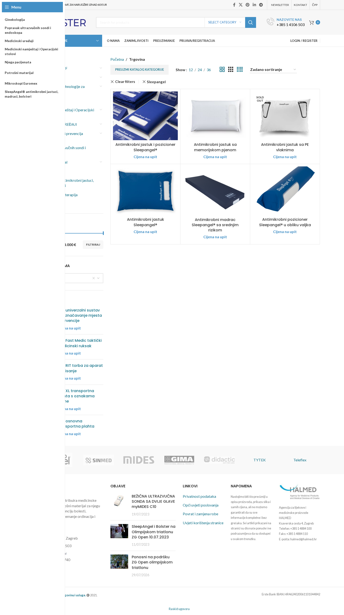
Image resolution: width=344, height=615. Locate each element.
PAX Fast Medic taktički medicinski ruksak (79, 343)
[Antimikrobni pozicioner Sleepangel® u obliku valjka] (285, 190)
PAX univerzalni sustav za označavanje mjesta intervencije (79, 316)
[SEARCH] (250, 22)
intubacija (46, 101)
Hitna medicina (50, 77)
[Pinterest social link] (247, 4)
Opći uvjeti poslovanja (200, 505)
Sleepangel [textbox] (50, 278)
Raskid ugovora (179, 609)
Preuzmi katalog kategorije (139, 69)
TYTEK (259, 460)
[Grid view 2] (222, 69)
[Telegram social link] (260, 4)
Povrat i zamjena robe (200, 513)
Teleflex (299, 460)
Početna (117, 59)
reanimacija (47, 171)
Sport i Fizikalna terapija (58, 194)
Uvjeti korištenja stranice (203, 522)
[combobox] (71, 278)
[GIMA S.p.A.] (179, 460)
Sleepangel (156, 82)
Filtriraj (93, 244)
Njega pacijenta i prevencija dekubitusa (60, 136)
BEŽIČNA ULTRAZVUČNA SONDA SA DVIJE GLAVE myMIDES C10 (153, 502)
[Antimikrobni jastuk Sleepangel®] (145, 190)
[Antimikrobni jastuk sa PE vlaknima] (285, 115)
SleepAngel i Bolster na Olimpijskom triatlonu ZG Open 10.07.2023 (153, 532)
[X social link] (240, 4)
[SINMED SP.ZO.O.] (98, 460)
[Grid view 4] (240, 69)
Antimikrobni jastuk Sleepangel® (145, 222)
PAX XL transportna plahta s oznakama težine (76, 396)
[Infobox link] (286, 22)
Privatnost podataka (199, 496)
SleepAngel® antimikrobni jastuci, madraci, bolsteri (66, 183)
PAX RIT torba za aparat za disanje (80, 368)
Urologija (46, 203)
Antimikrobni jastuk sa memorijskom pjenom (215, 147)
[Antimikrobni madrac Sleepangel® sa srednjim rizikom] (215, 190)
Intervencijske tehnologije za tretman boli (61, 89)
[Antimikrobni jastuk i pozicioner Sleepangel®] (145, 115)
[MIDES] (139, 460)
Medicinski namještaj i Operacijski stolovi (66, 112)
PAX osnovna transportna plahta (75, 424)
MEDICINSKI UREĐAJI (57, 124)
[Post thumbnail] (119, 505)
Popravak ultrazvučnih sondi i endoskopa (62, 150)
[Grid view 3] (230, 69)
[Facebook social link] (234, 4)
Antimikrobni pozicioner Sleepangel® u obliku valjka (285, 222)
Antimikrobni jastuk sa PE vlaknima (285, 147)
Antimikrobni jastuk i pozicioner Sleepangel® (145, 147)
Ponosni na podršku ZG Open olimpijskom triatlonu (152, 562)
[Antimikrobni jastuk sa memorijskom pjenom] (215, 115)
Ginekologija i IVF (52, 68)
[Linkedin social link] (254, 4)
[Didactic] (219, 460)
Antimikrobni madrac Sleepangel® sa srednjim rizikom (215, 225)
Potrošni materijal (52, 162)
